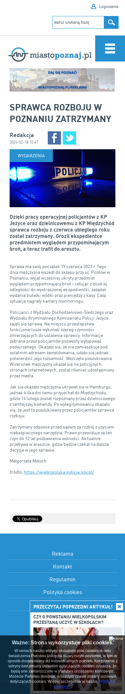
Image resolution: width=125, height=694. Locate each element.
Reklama (62, 553)
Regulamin (62, 579)
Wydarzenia (31, 155)
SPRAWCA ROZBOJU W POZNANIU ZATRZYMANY (60, 112)
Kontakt (62, 566)
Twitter (69, 137)
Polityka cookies (62, 592)
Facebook (54, 137)
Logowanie (109, 6)
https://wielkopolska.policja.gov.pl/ (59, 472)
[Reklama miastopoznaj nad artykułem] (62, 80)
